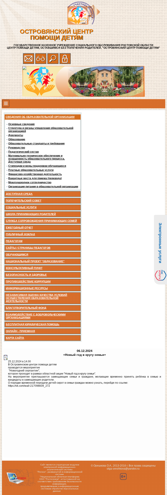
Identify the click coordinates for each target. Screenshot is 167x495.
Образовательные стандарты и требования (36, 143)
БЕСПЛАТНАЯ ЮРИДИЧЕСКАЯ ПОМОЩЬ (32, 324)
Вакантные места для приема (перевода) (35, 178)
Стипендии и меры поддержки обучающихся (37, 165)
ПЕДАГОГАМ (14, 241)
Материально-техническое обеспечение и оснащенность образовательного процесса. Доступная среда (36, 158)
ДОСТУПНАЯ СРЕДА (19, 194)
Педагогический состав (23, 151)
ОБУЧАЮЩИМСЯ (17, 254)
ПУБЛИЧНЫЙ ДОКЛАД (20, 234)
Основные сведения (21, 124)
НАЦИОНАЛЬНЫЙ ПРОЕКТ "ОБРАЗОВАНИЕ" (35, 261)
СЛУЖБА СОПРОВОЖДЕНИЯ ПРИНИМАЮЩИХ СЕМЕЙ (41, 220)
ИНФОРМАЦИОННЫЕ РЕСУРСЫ (27, 288)
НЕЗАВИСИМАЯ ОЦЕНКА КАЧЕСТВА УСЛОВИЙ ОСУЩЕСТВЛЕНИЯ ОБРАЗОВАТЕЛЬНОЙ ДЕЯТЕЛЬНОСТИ (36, 298)
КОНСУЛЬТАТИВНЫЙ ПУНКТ (24, 268)
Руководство (16, 147)
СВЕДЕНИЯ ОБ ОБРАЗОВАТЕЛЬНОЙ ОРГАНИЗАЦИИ (40, 117)
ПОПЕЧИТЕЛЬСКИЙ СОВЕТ (23, 200)
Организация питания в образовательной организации (43, 186)
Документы (15, 135)
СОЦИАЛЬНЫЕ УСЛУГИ (21, 207)
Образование (16, 139)
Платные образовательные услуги (30, 170)
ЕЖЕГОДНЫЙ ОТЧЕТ (19, 227)
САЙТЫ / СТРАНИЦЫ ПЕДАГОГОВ (28, 247)
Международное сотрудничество (29, 182)
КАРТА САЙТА (15, 337)
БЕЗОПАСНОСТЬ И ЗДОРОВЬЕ (26, 274)
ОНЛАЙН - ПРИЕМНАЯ (20, 331)
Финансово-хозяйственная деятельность (35, 174)
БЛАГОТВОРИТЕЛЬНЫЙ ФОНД (26, 307)
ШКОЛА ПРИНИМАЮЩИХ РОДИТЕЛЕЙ (31, 214)
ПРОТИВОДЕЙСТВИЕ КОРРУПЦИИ (28, 281)
